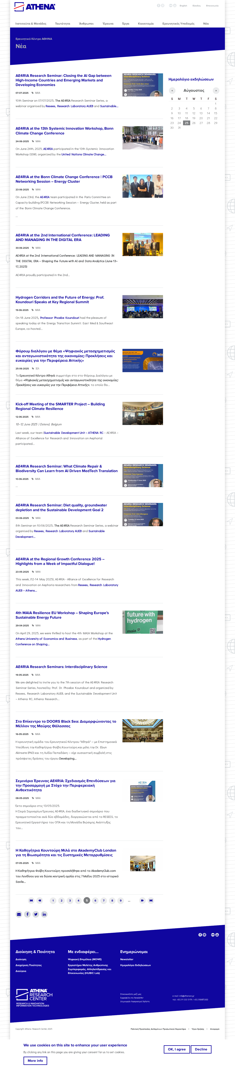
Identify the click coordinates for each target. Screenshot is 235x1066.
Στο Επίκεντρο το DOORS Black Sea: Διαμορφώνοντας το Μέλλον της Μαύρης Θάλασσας (66, 723)
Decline (201, 1049)
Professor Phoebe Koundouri (60, 317)
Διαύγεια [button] (21, 971)
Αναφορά (214, 1029)
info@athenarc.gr (186, 995)
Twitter (35, 914)
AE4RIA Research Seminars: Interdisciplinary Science (61, 667)
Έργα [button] (125, 23)
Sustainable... (109, 106)
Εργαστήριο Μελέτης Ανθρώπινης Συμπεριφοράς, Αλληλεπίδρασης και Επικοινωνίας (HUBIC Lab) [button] (89, 969)
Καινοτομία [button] (146, 23)
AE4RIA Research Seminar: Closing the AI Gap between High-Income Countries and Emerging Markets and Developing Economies (63, 80)
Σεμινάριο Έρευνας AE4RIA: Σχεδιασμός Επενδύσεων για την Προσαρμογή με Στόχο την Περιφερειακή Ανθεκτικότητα (65, 785)
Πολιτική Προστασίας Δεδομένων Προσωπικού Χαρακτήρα (158, 1029)
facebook (158, 5)
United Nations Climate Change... (84, 154)
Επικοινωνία (212, 5)
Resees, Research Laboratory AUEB (69, 106)
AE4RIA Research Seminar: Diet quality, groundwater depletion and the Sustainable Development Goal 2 (61, 507)
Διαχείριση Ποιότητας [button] (29, 965)
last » (151, 900)
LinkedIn (44, 914)
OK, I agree (177, 1049)
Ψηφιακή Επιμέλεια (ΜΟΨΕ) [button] (85, 959)
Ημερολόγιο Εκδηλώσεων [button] (135, 965)
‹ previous (39, 900)
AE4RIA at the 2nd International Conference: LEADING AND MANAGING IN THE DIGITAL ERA (63, 237)
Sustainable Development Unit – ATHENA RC (73, 432)
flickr (171, 5)
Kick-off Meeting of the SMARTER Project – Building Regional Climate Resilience (60, 406)
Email (19, 914)
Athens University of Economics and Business (46, 638)
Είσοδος (197, 5)
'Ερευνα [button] (107, 23)
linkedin (162, 5)
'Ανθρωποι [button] (86, 23)
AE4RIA (48, 149)
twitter (167, 5)
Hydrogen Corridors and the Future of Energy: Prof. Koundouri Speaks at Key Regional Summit (60, 299)
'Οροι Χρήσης (197, 1029)
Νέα (21, 46)
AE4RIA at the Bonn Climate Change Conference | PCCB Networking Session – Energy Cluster (64, 179)
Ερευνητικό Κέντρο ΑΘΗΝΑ (34, 39)
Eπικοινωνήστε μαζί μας (130, 994)
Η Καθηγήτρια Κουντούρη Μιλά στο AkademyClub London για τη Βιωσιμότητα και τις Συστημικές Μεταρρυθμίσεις (66, 852)
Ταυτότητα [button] (62, 23)
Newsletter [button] (126, 959)
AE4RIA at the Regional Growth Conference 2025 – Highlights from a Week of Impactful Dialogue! (60, 561)
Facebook (27, 914)
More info (35, 1060)
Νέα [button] (206, 23)
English (183, 5)
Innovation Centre (34, 6)
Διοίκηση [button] (21, 959)
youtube (175, 5)
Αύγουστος (194, 90)
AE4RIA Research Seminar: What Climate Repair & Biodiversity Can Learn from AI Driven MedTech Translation (67, 468)
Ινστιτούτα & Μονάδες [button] (30, 23)
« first (31, 900)
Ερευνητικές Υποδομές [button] (178, 23)
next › (142, 900)
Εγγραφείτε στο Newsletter (132, 997)
